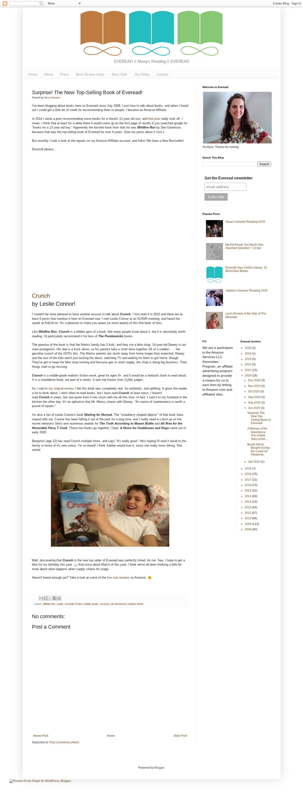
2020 (248, 375)
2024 (248, 353)
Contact (162, 74)
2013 (248, 501)
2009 (248, 524)
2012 (248, 507)
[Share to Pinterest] (59, 598)
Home (32, 74)
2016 (248, 485)
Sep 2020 (254, 397)
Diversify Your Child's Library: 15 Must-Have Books (246, 269)
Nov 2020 (254, 386)
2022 (248, 364)
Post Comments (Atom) (64, 742)
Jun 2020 (254, 408)
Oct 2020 (254, 391)
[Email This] (41, 598)
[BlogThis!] (45, 598)
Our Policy (142, 74)
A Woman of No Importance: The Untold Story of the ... (257, 433)
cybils (60, 604)
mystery (104, 604)
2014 (248, 496)
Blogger (159, 767)
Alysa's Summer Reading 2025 (245, 221)
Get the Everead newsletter (229, 178)
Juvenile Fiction (73, 604)
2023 (248, 359)
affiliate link (49, 604)
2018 (248, 474)
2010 (248, 518)
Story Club (119, 74)
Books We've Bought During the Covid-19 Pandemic (258, 449)
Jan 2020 (254, 461)
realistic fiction (135, 604)
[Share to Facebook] (54, 598)
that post (154, 118)
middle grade (91, 604)
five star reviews (118, 577)
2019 (248, 468)
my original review (61, 388)
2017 (248, 479)
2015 (248, 490)
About (48, 74)
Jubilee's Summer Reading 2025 (246, 290)
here (159, 132)
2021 (248, 370)
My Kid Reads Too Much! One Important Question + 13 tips (244, 246)
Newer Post (40, 735)
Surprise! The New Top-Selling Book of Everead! (258, 418)
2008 (248, 529)
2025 (248, 348)
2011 (248, 512)
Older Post (180, 735)
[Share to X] (50, 598)
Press (64, 74)
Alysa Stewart (52, 97)
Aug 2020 (254, 402)
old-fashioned (118, 604)
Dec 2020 (254, 380)
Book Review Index (90, 74)
